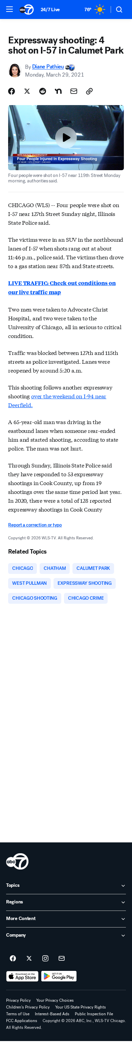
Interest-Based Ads (52, 1014)
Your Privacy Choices (55, 1000)
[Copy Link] (89, 91)
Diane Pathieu (48, 67)
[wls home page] (17, 861)
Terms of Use (17, 1014)
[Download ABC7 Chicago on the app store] (22, 976)
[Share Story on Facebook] (11, 91)
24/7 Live (50, 9)
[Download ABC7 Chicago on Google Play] (59, 976)
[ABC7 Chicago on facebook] (13, 958)
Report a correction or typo (35, 525)
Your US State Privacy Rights (80, 1007)
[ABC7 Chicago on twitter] (29, 958)
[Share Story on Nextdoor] (58, 91)
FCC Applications (21, 1021)
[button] (9, 9)
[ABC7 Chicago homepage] (26, 9)
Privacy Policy (18, 1000)
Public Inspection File (94, 1014)
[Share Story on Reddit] (42, 91)
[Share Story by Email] (74, 91)
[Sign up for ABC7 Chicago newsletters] (61, 958)
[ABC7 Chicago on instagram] (45, 958)
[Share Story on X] (27, 91)
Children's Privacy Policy (28, 1007)
